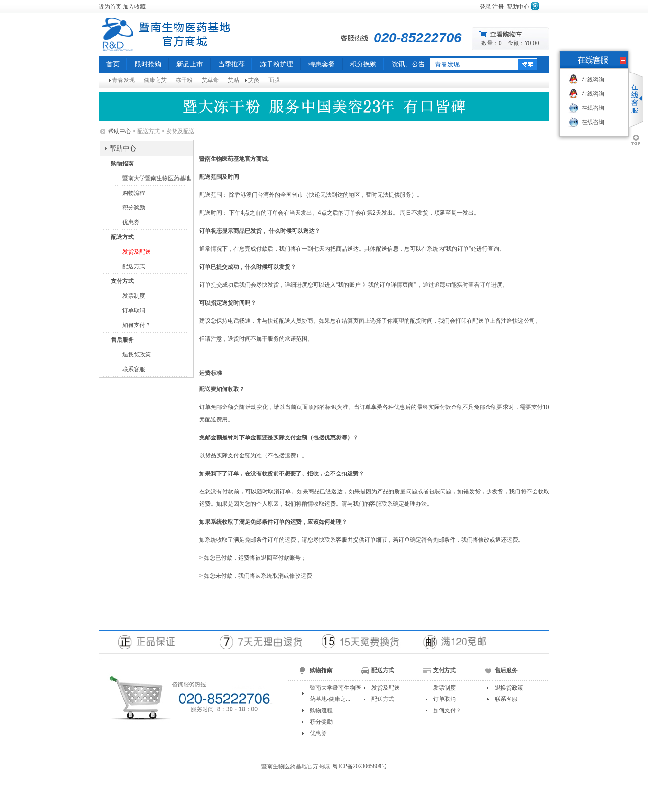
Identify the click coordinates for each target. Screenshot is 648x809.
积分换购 (363, 64)
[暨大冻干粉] (324, 106)
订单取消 (133, 310)
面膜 (274, 80)
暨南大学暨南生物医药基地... (158, 178)
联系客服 (133, 369)
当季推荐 (231, 64)
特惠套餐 (321, 64)
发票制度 (133, 295)
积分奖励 (133, 207)
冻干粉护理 (276, 64)
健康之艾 (155, 80)
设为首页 (110, 6)
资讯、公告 (408, 64)
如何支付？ (136, 325)
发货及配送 (136, 251)
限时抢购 (148, 64)
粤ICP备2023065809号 (360, 766)
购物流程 (133, 193)
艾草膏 (210, 80)
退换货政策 (136, 354)
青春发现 (123, 80)
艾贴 (233, 80)
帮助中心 (518, 6)
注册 (498, 6)
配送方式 (133, 266)
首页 (113, 64)
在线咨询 (593, 79)
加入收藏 (134, 6)
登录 (485, 6)
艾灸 (253, 80)
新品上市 (189, 64)
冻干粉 (184, 80)
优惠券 (130, 222)
